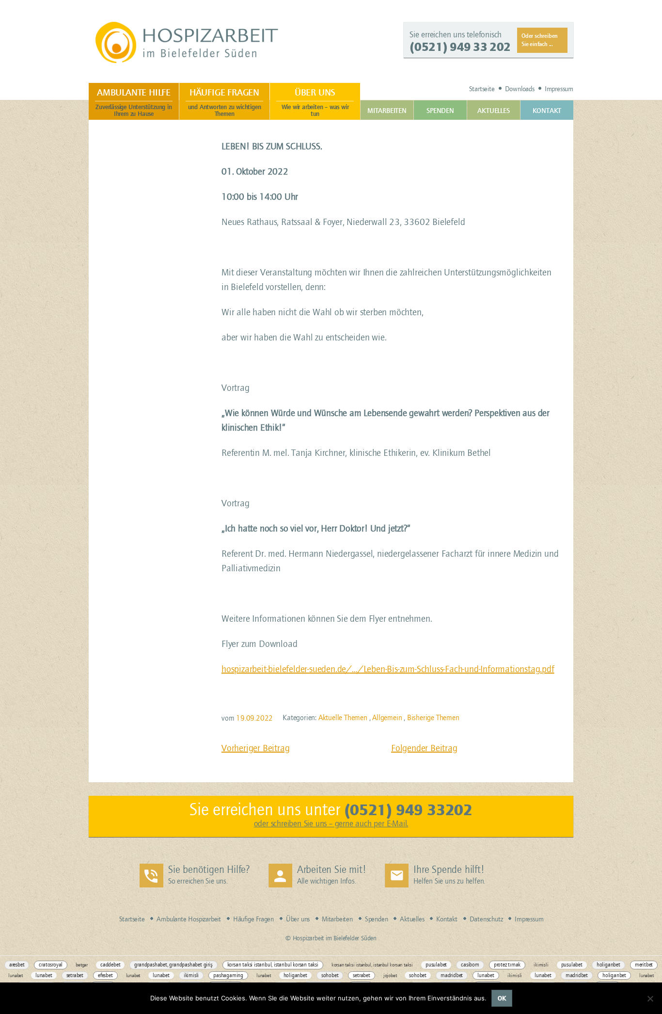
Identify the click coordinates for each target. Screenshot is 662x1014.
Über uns (315, 102)
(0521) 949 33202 (408, 810)
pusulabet (436, 965)
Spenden (440, 111)
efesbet (105, 975)
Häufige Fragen (224, 102)
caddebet (110, 965)
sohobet (330, 975)
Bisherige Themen (433, 717)
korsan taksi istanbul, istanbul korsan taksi (272, 965)
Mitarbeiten (387, 111)
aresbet (17, 965)
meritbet (644, 965)
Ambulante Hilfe (133, 102)
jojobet (390, 975)
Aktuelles (493, 111)
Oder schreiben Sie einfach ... (539, 40)
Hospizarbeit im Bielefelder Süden (188, 42)
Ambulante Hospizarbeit (189, 919)
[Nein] (650, 998)
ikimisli (541, 965)
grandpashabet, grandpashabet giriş (173, 965)
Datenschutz (486, 919)
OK (502, 998)
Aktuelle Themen (342, 717)
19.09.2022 (254, 718)
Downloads (520, 89)
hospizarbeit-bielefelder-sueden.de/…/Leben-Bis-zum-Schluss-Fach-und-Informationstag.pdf (387, 669)
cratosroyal (51, 965)
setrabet (74, 975)
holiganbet (608, 965)
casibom (470, 965)
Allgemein (387, 717)
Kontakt (547, 111)
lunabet (15, 975)
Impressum (559, 89)
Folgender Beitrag (424, 748)
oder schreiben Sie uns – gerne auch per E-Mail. (331, 824)
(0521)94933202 (460, 47)
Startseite (482, 89)
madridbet (452, 975)
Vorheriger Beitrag (255, 748)
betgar (82, 965)
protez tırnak (507, 965)
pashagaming (228, 975)
